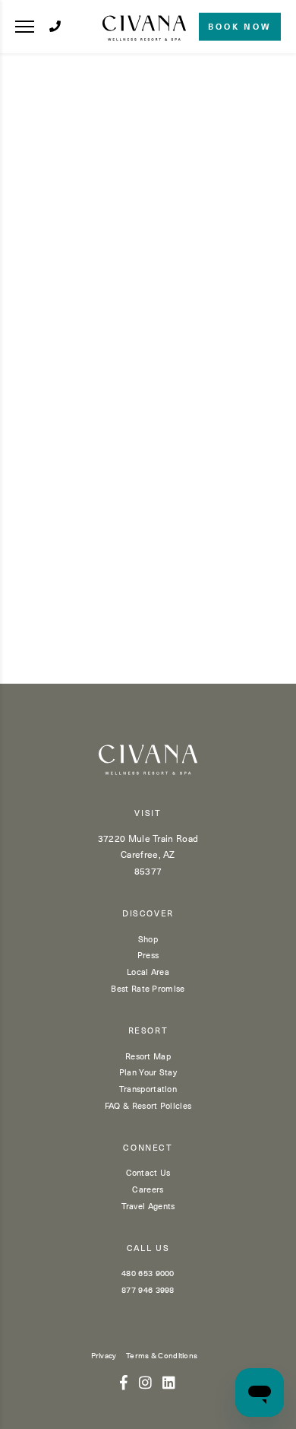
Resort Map (148, 1056)
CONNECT (148, 1148)
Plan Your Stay (148, 1071)
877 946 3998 (148, 1289)
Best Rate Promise (147, 988)
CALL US (148, 1248)
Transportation (148, 1088)
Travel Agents (148, 1205)
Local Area (148, 971)
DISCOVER (148, 914)
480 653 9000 (148, 1272)
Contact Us (148, 1172)
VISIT (147, 813)
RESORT (148, 1031)
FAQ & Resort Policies (148, 1105)
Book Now (240, 26)
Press (148, 954)
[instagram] (145, 1381)
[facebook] (124, 1381)
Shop (148, 938)
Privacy (104, 1355)
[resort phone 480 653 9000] (55, 26)
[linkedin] (168, 1381)
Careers (147, 1189)
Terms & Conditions (161, 1355)
